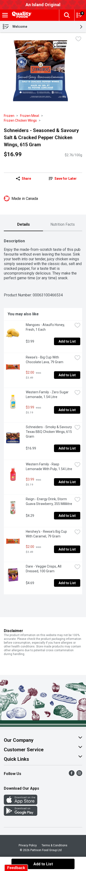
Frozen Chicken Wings (20, 120)
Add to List (67, 341)
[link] (62, 178)
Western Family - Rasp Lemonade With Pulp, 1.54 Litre (49, 466)
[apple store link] (20, 803)
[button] (66, 15)
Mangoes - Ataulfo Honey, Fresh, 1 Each (45, 327)
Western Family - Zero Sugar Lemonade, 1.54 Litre (47, 394)
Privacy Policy (28, 845)
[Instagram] (79, 774)
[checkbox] (78, 39)
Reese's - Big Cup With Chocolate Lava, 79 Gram (44, 359)
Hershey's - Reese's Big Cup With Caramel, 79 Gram (47, 534)
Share (26, 178)
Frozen (9, 116)
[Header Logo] (20, 15)
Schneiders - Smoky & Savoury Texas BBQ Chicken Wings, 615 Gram (49, 431)
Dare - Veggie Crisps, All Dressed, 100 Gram (44, 568)
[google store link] (20, 814)
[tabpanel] (43, 414)
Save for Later (65, 178)
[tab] (23, 224)
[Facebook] (72, 774)
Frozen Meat (29, 116)
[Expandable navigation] (5, 15)
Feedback (16, 868)
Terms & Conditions (54, 845)
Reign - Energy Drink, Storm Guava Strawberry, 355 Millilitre (49, 501)
